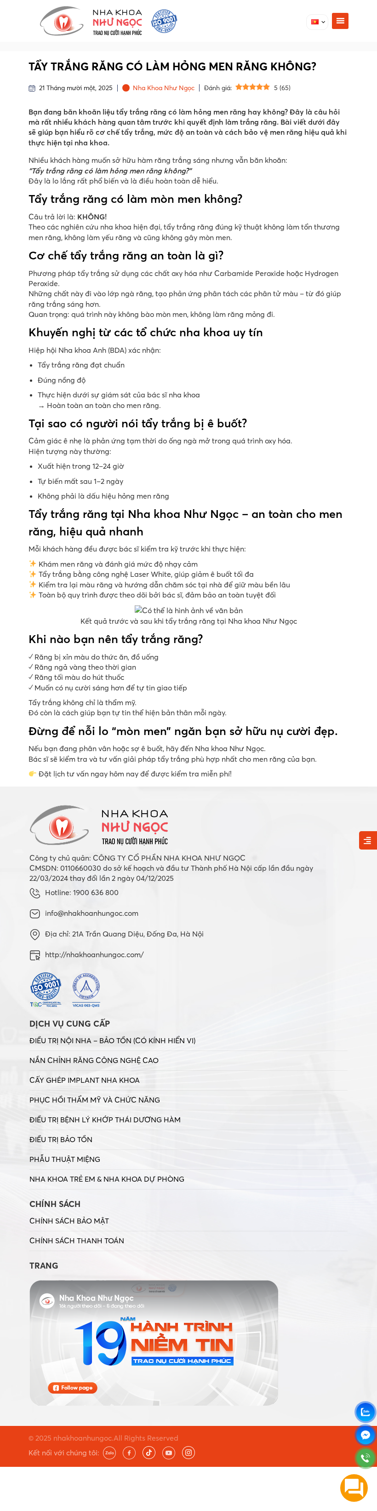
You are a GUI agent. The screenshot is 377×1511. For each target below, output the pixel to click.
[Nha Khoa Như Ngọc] (108, 21)
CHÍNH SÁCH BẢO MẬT (69, 1220)
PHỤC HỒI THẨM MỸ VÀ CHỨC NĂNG (94, 1099)
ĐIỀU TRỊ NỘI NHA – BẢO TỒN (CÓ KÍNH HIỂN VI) (112, 1040)
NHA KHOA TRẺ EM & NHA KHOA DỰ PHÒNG (106, 1179)
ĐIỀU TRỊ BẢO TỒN (60, 1139)
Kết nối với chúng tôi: (64, 1452)
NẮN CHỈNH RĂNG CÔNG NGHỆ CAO (94, 1060)
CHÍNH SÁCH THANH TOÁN (76, 1240)
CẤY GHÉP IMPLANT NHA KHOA (84, 1080)
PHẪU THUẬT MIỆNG (64, 1159)
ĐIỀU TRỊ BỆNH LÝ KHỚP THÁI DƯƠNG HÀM (105, 1119)
